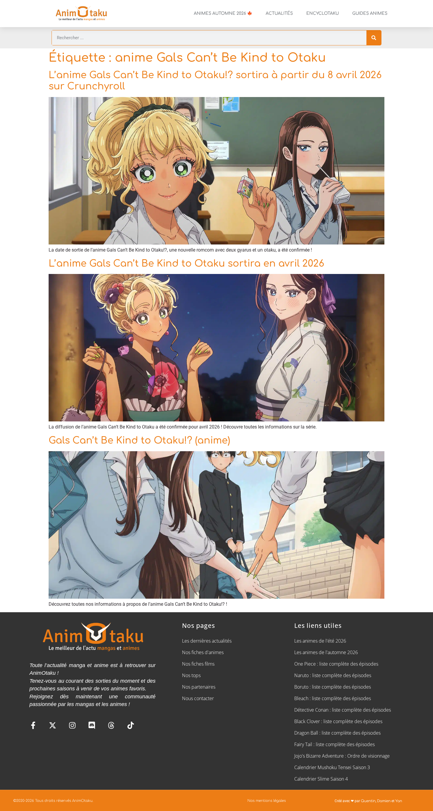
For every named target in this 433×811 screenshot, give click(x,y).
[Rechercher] (373, 37)
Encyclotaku (322, 13)
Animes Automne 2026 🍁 (223, 13)
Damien (384, 801)
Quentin (368, 801)
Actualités (279, 13)
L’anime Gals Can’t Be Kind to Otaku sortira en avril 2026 (186, 263)
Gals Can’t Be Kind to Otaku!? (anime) (139, 440)
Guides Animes (369, 13)
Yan (398, 801)
